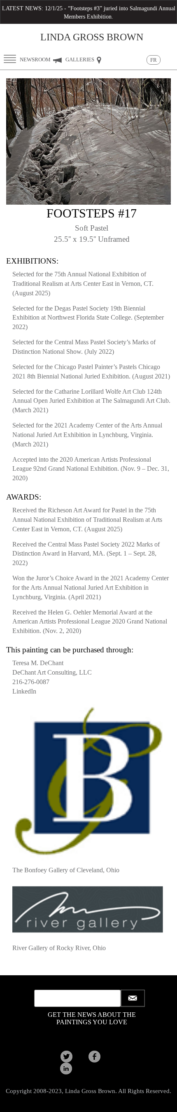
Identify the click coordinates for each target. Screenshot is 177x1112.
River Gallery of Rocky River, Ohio (59, 947)
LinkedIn (24, 691)
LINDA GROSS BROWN (91, 37)
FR (153, 60)
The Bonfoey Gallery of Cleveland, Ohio (65, 870)
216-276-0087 (30, 681)
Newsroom (36, 59)
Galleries (80, 59)
